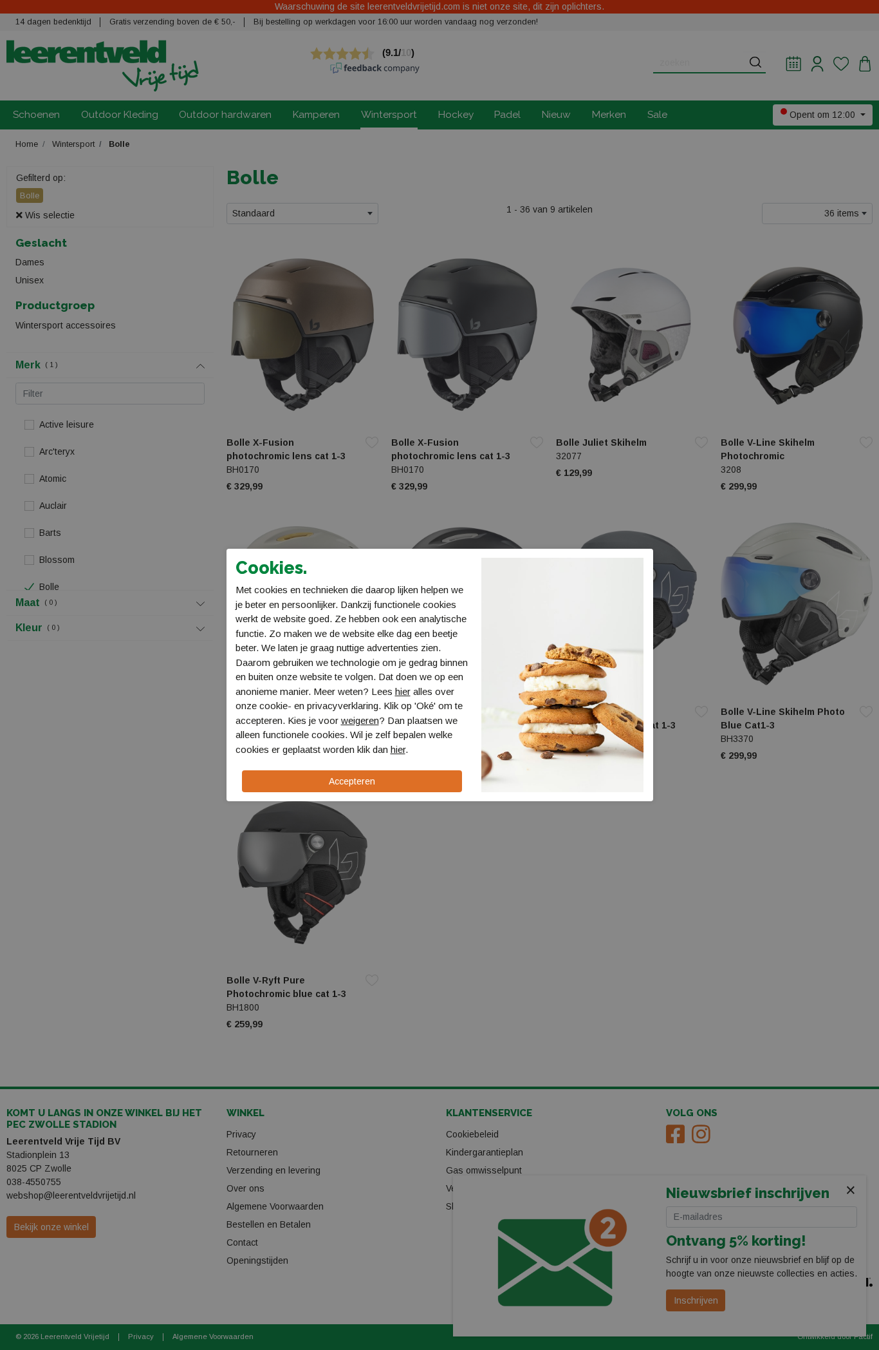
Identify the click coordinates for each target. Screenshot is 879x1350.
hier (403, 691)
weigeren (360, 720)
